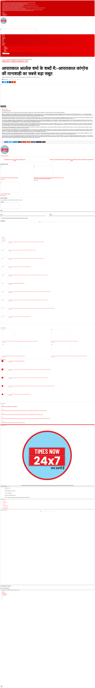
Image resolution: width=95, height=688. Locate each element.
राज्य (3, 45)
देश (2, 36)
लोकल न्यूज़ (4, 38)
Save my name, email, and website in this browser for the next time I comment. (15, 218)
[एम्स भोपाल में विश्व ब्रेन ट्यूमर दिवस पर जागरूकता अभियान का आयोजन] (10, 176)
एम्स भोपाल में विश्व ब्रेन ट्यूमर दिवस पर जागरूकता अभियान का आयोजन (9, 177)
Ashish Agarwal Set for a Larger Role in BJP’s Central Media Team (13, 5)
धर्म (2, 42)
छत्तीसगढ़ (5, 51)
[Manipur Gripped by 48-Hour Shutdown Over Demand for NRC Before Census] (5, 256)
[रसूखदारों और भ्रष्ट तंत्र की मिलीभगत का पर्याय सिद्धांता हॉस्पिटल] (5, 367)
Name (1, 210)
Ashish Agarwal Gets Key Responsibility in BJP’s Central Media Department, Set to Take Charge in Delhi (19, 4)
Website (50, 214)
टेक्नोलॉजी (3, 43)
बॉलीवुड (3, 44)
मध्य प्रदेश (11, 61)
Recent (3, 237)
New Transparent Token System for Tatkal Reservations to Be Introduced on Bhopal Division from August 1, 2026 (28, 274)
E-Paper (3, 52)
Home (3, 12)
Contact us (4, 15)
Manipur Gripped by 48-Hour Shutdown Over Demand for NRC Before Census (15, 3)
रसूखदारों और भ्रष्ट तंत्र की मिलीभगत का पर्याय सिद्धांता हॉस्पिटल (17, 283)
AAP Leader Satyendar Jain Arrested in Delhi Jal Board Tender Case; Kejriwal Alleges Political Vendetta (18, 2)
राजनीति (3, 37)
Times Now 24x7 (6, 79)
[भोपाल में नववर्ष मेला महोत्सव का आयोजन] (10, 192)
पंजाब (5, 50)
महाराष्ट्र (5, 47)
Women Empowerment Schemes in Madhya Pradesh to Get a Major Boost (14, 8)
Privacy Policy (5, 506)
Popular (3, 238)
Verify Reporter (4, 14)
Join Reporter (5, 505)
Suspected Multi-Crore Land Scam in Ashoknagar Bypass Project (20, 316)
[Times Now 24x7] (3, 24)
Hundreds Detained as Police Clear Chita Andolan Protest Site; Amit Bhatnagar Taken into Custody (17, 10)
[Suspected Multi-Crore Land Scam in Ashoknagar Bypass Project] (5, 323)
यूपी (4, 46)
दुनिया (3, 39)
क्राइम (3, 41)
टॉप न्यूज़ (3, 35)
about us (3, 592)
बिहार (5, 49)
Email (1, 214)
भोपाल (4, 61)
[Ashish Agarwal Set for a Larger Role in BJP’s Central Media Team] (5, 273)
